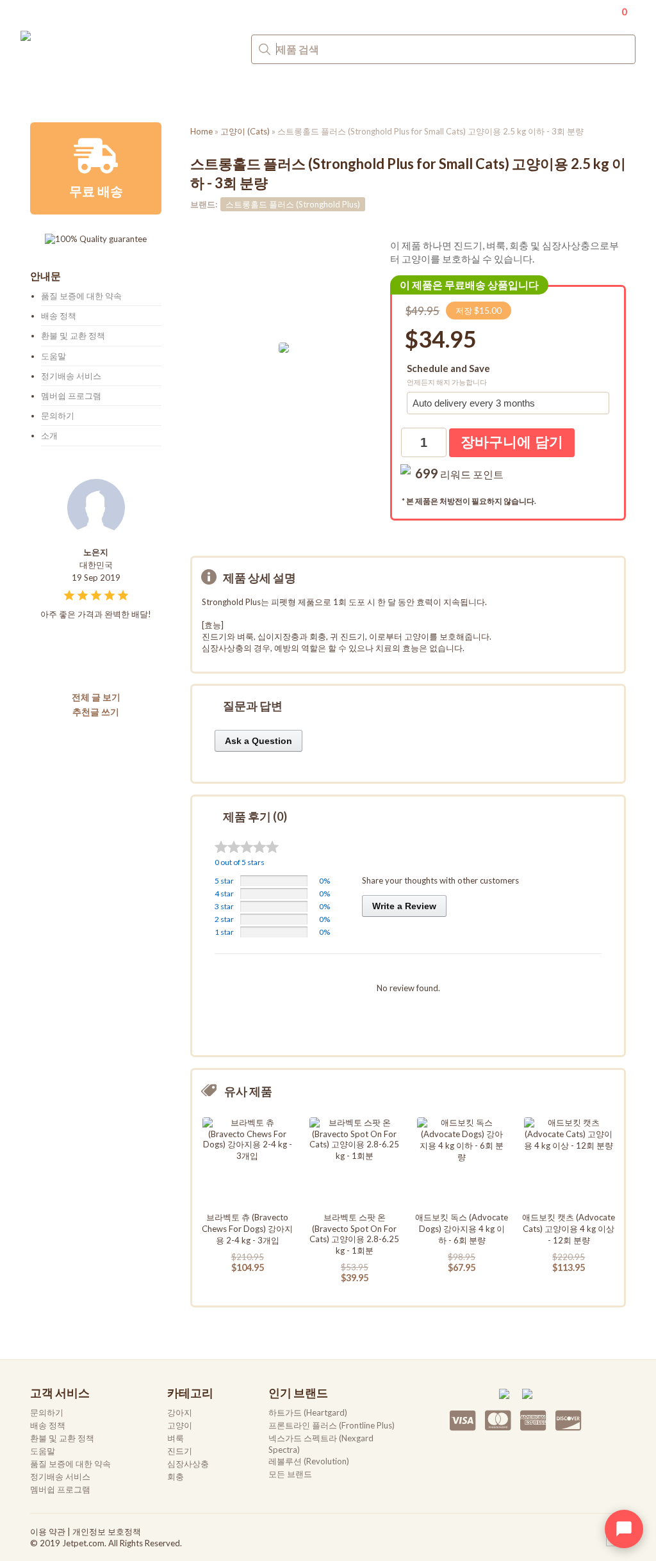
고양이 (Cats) (245, 131)
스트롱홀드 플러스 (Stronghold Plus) (293, 204)
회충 (344, 92)
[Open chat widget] (624, 1529)
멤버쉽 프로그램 (71, 396)
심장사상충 (280, 92)
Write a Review (404, 906)
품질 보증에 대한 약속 (81, 296)
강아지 (47, 92)
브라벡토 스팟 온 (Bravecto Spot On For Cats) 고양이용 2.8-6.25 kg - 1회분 (354, 1234)
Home (201, 131)
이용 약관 (47, 1531)
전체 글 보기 (96, 697)
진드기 (210, 92)
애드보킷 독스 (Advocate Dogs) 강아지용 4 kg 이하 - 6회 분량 (461, 1228)
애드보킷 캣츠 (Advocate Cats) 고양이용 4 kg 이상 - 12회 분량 (568, 1228)
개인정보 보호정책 (106, 1531)
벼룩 (158, 92)
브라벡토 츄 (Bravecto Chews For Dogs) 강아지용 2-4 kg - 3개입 (247, 1228)
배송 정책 (58, 316)
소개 (49, 435)
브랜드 (397, 92)
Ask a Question (258, 741)
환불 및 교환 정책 (73, 335)
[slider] (247, 847)
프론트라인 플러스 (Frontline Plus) (331, 1425)
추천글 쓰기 (95, 711)
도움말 (53, 356)
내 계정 (577, 10)
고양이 (105, 92)
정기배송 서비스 (71, 376)
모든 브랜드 (290, 1474)
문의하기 (615, 92)
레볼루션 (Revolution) (308, 1461)
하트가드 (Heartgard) (307, 1412)
